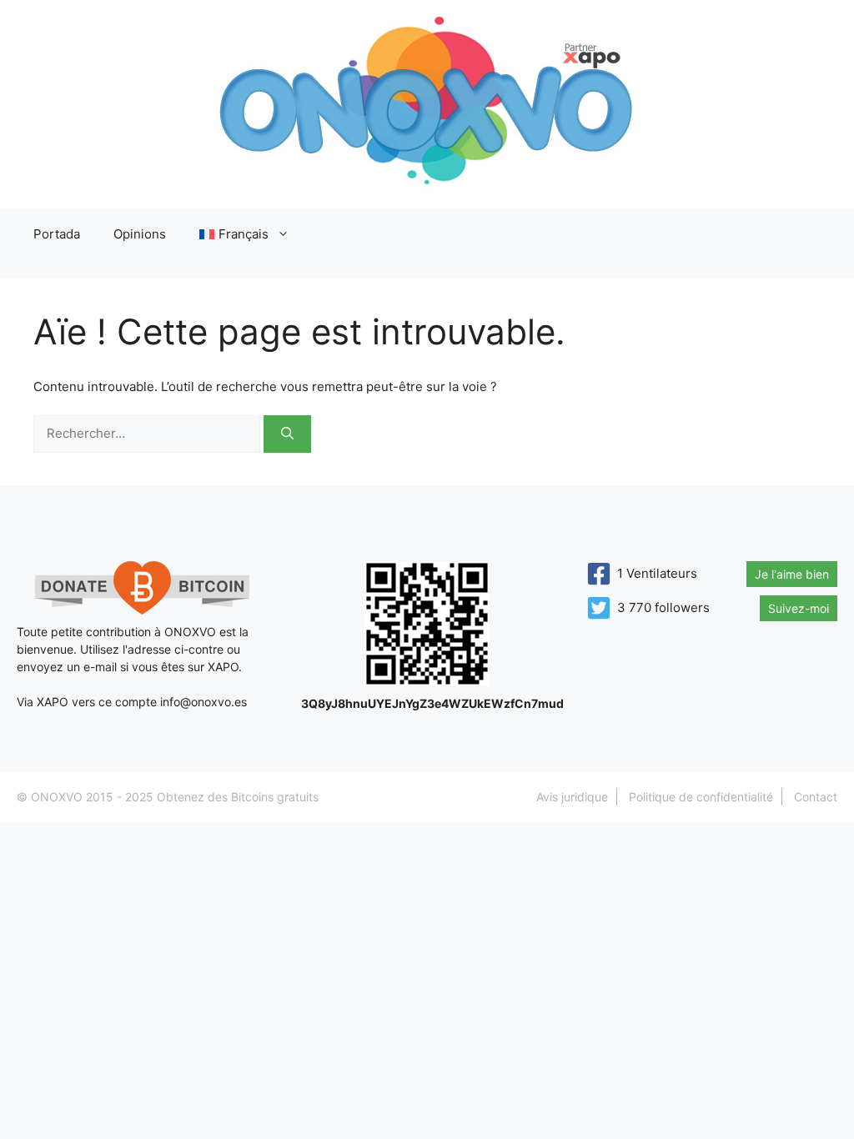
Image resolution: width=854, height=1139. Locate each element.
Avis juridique (572, 797)
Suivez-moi (798, 608)
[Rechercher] (287, 434)
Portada (56, 234)
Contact (815, 797)
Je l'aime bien (792, 574)
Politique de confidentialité (701, 797)
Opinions (139, 234)
